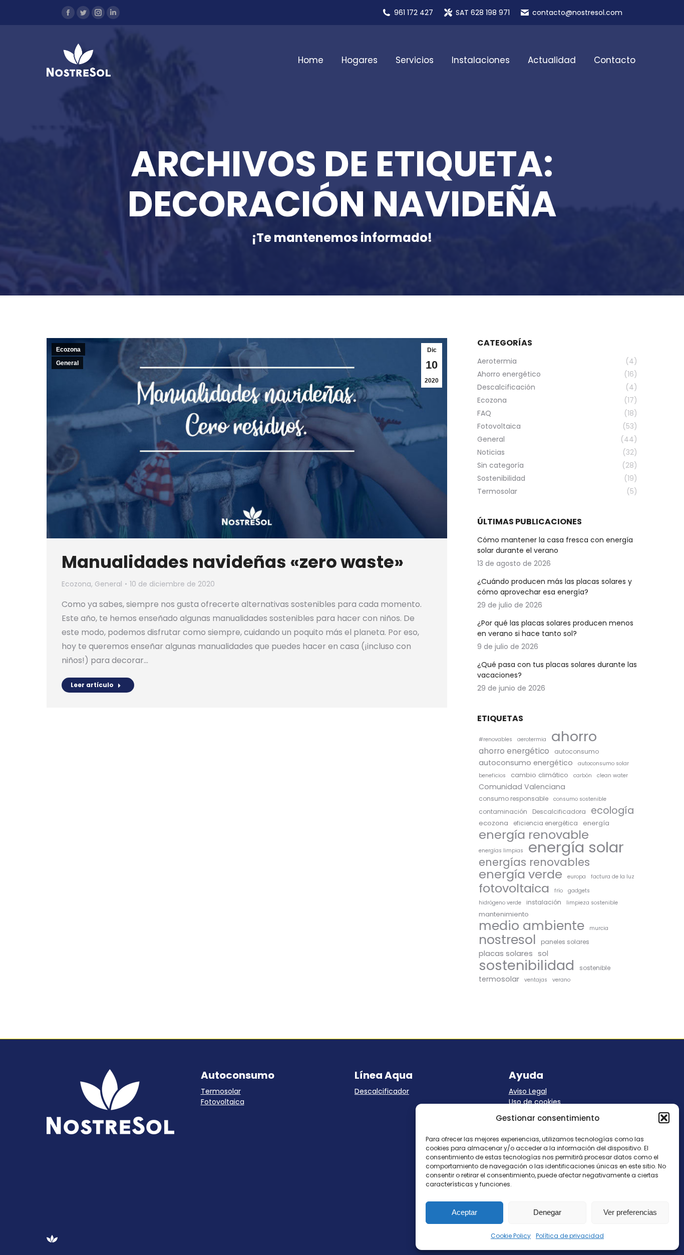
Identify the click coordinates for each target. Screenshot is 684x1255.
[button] (664, 1118)
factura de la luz (612, 876)
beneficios (492, 775)
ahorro (574, 736)
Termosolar (221, 1091)
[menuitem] (310, 60)
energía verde (520, 874)
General (67, 363)
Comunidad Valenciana (522, 787)
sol (543, 954)
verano (561, 980)
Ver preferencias (630, 1212)
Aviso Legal (528, 1091)
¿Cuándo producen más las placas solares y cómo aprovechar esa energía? (554, 586)
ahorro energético (514, 751)
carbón (582, 775)
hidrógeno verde (500, 902)
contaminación (503, 811)
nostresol (507, 939)
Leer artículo (92, 685)
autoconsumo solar (603, 763)
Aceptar (464, 1212)
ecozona (493, 823)
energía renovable (534, 834)
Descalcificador (382, 1091)
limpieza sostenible (592, 902)
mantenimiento (504, 914)
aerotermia (531, 739)
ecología (612, 810)
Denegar (547, 1212)
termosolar (499, 979)
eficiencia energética (545, 823)
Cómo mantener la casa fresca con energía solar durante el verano (555, 545)
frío (558, 890)
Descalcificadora (559, 811)
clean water (612, 775)
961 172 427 (413, 13)
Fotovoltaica (222, 1102)
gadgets (579, 890)
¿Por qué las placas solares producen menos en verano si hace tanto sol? (555, 628)
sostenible (594, 968)
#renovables (495, 739)
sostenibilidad (526, 965)
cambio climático (539, 775)
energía (596, 823)
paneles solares (565, 941)
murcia (598, 928)
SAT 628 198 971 (483, 13)
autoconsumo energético (526, 763)
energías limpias (501, 850)
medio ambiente (531, 925)
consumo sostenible (579, 799)
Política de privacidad (570, 1235)
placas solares (506, 953)
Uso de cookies (535, 1102)
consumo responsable (513, 798)
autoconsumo (576, 751)
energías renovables (534, 862)
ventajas (535, 980)
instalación (543, 902)
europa (576, 876)
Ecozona (68, 349)
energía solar (576, 847)
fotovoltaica (514, 888)
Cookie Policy (511, 1235)
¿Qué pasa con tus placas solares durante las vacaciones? (557, 670)
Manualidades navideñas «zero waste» (233, 562)
